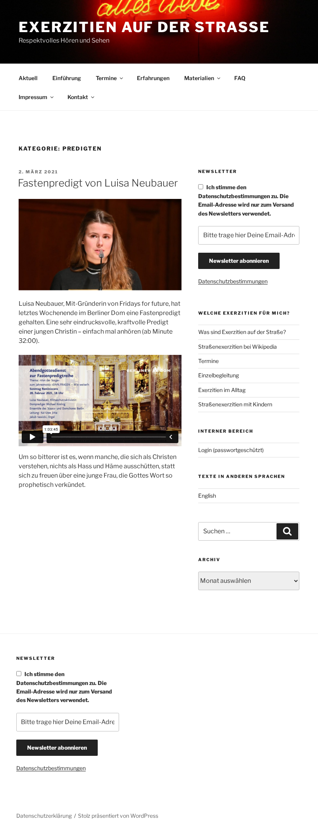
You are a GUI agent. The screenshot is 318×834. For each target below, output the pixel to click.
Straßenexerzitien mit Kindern (235, 404)
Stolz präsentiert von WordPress (118, 815)
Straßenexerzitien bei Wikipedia (237, 346)
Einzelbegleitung (218, 375)
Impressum (33, 97)
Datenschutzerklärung (44, 815)
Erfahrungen (153, 78)
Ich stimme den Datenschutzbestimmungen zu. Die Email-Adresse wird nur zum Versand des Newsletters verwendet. (246, 200)
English (207, 495)
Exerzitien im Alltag (221, 390)
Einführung (66, 78)
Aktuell (28, 78)
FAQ (239, 78)
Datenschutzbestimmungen (233, 281)
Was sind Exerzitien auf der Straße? (242, 332)
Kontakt (77, 97)
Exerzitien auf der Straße (144, 27)
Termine (106, 78)
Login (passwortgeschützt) (231, 450)
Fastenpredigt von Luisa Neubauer (98, 183)
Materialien (199, 78)
